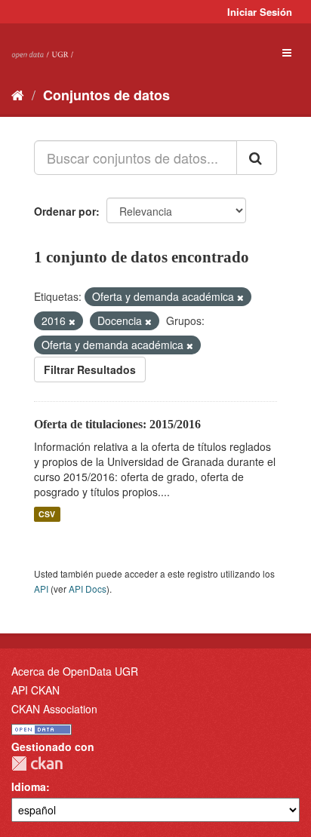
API (41, 588)
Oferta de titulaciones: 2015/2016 (117, 424)
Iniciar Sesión (259, 12)
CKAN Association (54, 708)
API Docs (87, 588)
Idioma (28, 786)
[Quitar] (240, 297)
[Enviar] (256, 157)
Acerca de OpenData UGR (74, 671)
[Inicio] (17, 94)
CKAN (37, 763)
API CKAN (35, 690)
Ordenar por (65, 211)
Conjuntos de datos (106, 95)
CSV (46, 514)
